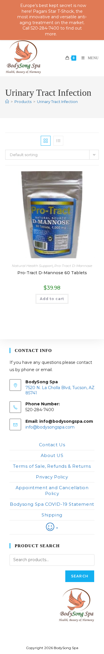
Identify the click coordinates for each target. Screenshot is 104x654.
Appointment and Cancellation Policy (52, 490)
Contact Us (52, 444)
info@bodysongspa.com (50, 427)
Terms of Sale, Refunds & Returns (52, 466)
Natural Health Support (32, 265)
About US (52, 455)
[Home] (7, 101)
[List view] (58, 141)
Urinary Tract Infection (57, 101)
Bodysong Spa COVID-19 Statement (52, 504)
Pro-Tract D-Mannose (73, 265)
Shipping (52, 515)
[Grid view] (46, 141)
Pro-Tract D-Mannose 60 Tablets (52, 272)
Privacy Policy (52, 477)
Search (79, 576)
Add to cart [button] (52, 299)
